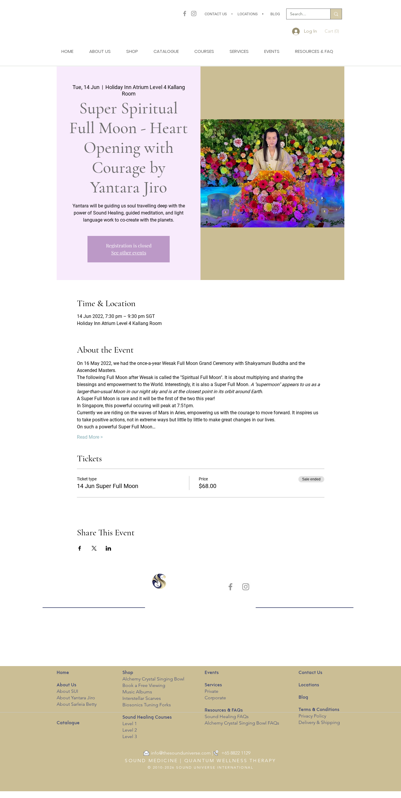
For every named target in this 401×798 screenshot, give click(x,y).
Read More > (90, 437)
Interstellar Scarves (141, 698)
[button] (333, 31)
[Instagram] (193, 13)
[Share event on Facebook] (79, 548)
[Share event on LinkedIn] (108, 548)
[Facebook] (184, 13)
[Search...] (336, 14)
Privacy (306, 716)
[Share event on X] (94, 548)
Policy (320, 716)
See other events (128, 252)
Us (66, 685)
